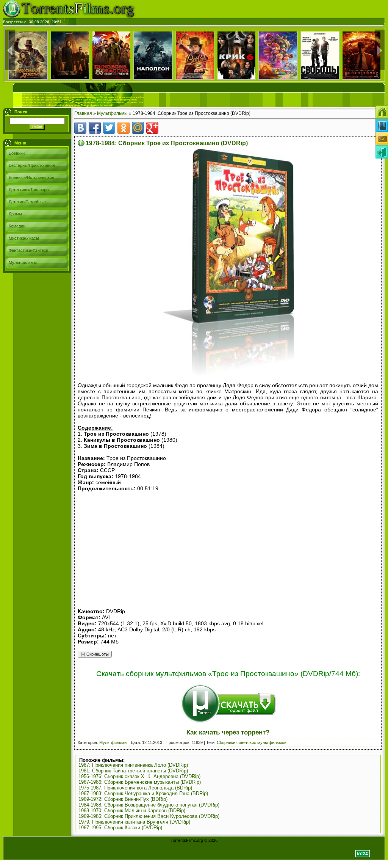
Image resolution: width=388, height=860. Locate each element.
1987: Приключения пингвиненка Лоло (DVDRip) (133, 765)
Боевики (17, 153)
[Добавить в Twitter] (109, 128)
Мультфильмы (23, 262)
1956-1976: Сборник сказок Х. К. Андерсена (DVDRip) (139, 776)
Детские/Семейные (27, 201)
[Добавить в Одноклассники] (123, 128)
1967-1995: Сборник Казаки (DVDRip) (120, 827)
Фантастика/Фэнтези (28, 250)
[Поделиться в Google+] (152, 128)
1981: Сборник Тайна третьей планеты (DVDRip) (133, 771)
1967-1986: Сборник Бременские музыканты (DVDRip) (139, 782)
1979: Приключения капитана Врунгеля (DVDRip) (134, 822)
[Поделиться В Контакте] (80, 128)
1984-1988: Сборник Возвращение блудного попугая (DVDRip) (148, 805)
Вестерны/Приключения (32, 165)
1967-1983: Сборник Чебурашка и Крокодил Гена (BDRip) (143, 793)
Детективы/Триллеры (29, 189)
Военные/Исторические (31, 177)
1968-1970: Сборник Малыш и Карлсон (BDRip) (131, 810)
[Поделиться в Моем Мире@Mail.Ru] (138, 128)
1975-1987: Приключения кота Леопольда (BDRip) (135, 788)
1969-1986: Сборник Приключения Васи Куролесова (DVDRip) (148, 816)
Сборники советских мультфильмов (251, 742)
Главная (83, 113)
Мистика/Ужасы (24, 238)
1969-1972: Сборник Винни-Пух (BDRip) (122, 799)
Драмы (15, 214)
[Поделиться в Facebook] (95, 128)
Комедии (17, 226)
